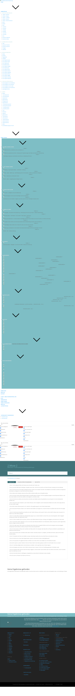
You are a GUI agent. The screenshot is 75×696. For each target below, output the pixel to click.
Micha (10, 643)
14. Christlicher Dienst (43, 666)
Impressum (58, 643)
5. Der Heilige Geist (43, 648)
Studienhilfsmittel (59, 639)
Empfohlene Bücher (60, 640)
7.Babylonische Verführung (29, 661)
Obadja (10, 640)
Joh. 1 (40, 619)
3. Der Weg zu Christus (43, 646)
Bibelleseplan (26, 645)
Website (9, 602)
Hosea (10, 635)
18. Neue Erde (42, 656)
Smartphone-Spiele (12, 661)
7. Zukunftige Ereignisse (44, 640)
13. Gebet (41, 664)
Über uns (57, 634)
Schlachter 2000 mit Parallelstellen (25, 482)
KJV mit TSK (37, 482)
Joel (9, 637)
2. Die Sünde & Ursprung (44, 644)
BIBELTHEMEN (42, 632)
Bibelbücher (13, 478)
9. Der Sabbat (41, 654)
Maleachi (10, 652)
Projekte (57, 635)
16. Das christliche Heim (44, 669)
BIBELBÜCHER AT (11, 632)
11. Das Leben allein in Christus (45, 661)
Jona (10, 642)
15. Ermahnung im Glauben (44, 667)
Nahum (10, 645)
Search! (20, 427)
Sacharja (10, 651)
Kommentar (10, 595)
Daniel (10, 634)
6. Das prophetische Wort (44, 638)
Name (9, 598)
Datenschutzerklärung (60, 645)
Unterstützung (55, 626)
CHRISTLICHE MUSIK (27, 672)
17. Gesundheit (42, 670)
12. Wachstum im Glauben (44, 663)
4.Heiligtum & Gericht (28, 656)
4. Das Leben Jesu (42, 647)
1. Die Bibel (41, 637)
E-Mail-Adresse (11, 600)
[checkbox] (6, 428)
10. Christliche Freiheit (43, 660)
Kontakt (57, 646)
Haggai (10, 649)
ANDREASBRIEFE (26, 665)
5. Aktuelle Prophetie (28, 658)
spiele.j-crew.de (12, 660)
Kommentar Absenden (12, 607)
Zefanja (10, 648)
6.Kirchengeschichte (28, 659)
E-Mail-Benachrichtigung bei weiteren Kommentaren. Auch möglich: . (28, 604)
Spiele (9, 658)
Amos (10, 639)
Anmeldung (58, 649)
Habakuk (10, 646)
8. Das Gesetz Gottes (43, 653)
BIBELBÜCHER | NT (27, 632)
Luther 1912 (11, 482)
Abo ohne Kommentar (41, 604)
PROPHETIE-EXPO (26, 649)
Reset (15, 427)
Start (8, 478)
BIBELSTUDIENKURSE (27, 639)
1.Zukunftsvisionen (28, 651)
